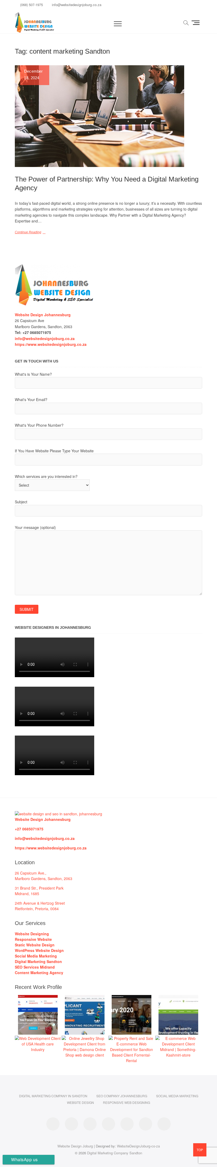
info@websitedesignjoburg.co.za (76, 4)
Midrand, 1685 (27, 893)
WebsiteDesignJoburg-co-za (138, 1146)
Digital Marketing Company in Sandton (53, 1096)
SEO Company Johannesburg (121, 1096)
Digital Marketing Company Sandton (114, 1152)
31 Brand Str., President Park (39, 888)
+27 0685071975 (29, 828)
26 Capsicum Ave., (30, 873)
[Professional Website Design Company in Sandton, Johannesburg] (58, 813)
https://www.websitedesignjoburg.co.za (51, 847)
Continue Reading (28, 232)
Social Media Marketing (177, 1096)
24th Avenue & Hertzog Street (40, 903)
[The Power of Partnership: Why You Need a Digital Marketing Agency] (108, 116)
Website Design (80, 1102)
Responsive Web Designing (126, 1102)
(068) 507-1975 (31, 4)
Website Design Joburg (75, 1146)
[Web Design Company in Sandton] (54, 267)
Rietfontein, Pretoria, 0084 (37, 908)
